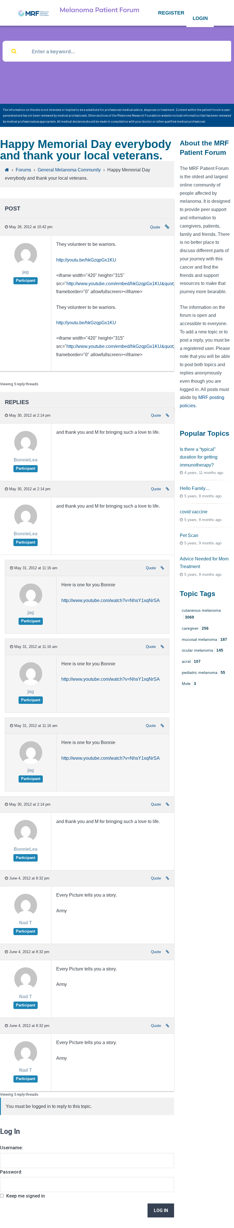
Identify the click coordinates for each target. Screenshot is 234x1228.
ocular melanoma (202, 650)
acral (191, 661)
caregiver (195, 628)
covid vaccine (193, 511)
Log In (161, 1210)
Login (200, 18)
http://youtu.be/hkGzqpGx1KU (86, 260)
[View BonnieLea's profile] (25, 452)
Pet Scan (189, 535)
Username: (11, 1147)
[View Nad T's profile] (25, 915)
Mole (189, 683)
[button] (171, 13)
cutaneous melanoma (201, 613)
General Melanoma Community (69, 169)
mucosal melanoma (204, 639)
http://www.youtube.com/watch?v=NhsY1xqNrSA (110, 600)
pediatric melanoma (203, 672)
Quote (155, 227)
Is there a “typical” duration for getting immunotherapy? (198, 457)
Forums (23, 169)
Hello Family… (195, 488)
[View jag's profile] (25, 264)
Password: (11, 1172)
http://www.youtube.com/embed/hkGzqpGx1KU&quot (119, 283)
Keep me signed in (25, 1196)
